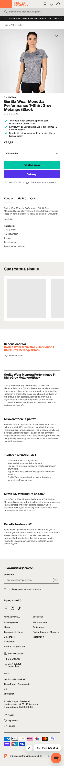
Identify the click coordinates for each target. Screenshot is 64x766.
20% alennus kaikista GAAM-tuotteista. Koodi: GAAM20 (35, 18)
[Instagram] (12, 608)
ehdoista (37, 589)
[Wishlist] (51, 4)
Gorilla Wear (10, 97)
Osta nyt (32, 174)
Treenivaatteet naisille (14, 246)
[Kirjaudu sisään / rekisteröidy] (45, 4)
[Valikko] (6, 4)
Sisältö (21, 198)
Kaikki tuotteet (11, 233)
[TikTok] (19, 608)
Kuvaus (8, 198)
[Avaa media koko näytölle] (32, 61)
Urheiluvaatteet (17, 25)
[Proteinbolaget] (21, 4)
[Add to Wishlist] (56, 35)
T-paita (7, 238)
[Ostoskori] (58, 4)
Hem (6, 25)
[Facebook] (6, 608)
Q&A (33, 198)
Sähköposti (10, 575)
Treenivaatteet (10, 242)
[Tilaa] (55, 580)
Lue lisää (8, 219)
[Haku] (6, 12)
